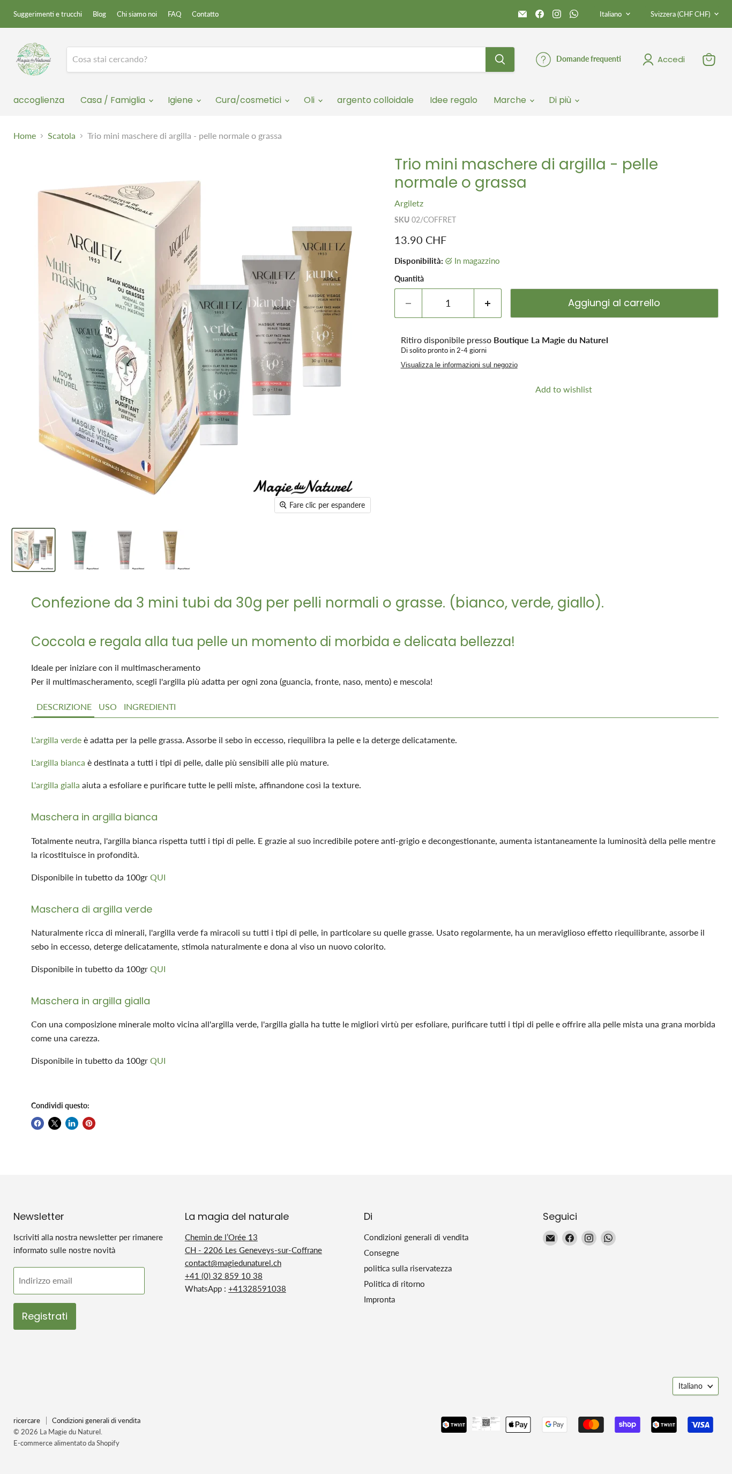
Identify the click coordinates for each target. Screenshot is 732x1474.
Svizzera (680, 14)
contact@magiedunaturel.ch (233, 1263)
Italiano (611, 14)
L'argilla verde (56, 740)
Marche (511, 100)
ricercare (26, 1420)
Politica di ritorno (394, 1283)
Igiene (181, 100)
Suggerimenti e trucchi (47, 14)
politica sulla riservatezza (408, 1268)
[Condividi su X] (54, 1123)
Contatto (205, 14)
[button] (64, 707)
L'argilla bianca (58, 762)
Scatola (62, 135)
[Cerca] (499, 59)
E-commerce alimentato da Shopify (66, 1443)
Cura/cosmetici (249, 100)
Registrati (45, 1316)
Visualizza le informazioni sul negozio (459, 365)
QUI (158, 877)
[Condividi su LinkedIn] (71, 1123)
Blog (99, 14)
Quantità (409, 279)
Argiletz (408, 203)
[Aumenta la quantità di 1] (488, 303)
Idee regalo (453, 100)
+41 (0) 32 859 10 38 (224, 1275)
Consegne (381, 1252)
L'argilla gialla (55, 785)
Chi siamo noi (137, 14)
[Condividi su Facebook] (37, 1123)
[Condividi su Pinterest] (89, 1123)
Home (24, 135)
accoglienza (38, 100)
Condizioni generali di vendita (416, 1237)
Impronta (379, 1299)
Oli (310, 100)
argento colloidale (375, 100)
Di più (561, 100)
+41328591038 (257, 1288)
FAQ (174, 14)
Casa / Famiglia (113, 100)
